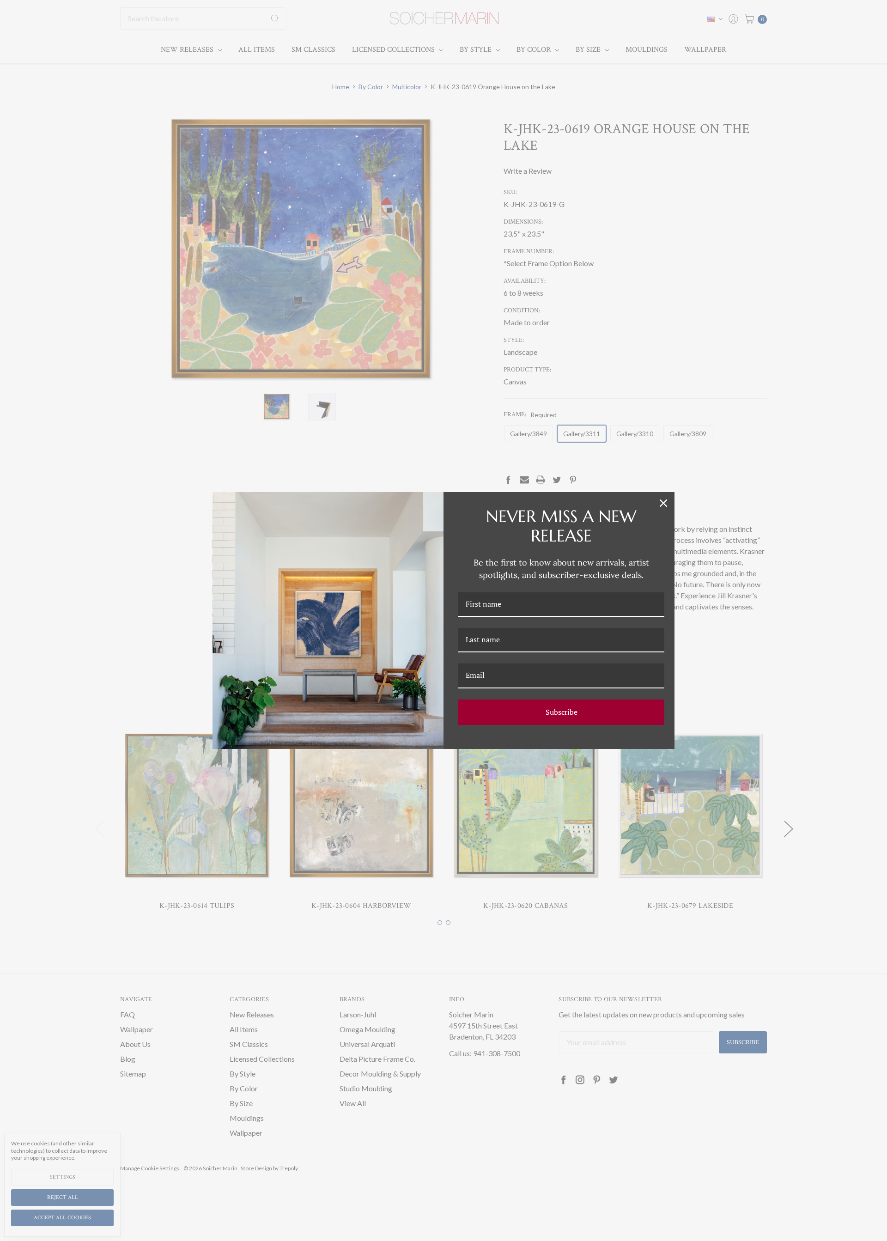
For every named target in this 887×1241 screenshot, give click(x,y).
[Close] (663, 503)
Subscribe (561, 712)
